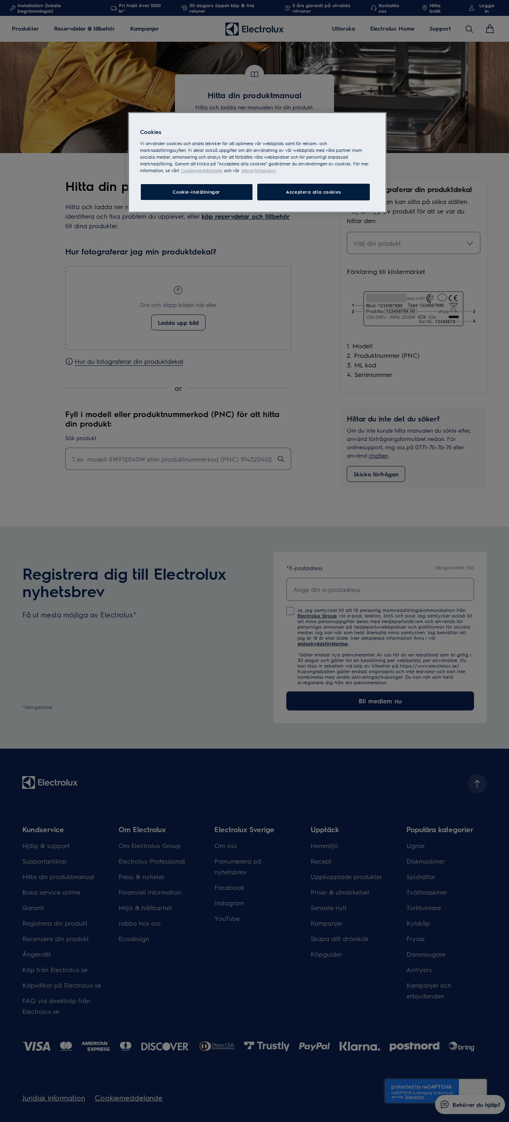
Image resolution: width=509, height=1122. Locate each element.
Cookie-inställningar (196, 192)
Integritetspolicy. (258, 170)
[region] (257, 162)
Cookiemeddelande (202, 170)
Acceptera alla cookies (313, 192)
